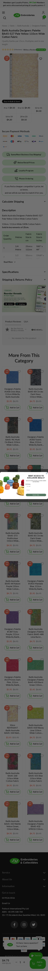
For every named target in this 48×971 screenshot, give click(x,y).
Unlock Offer (36, 495)
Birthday (28, 484)
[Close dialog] (46, 473)
